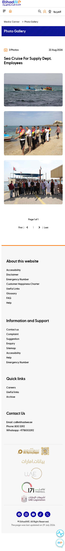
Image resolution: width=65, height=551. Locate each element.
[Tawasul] (33, 487)
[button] (40, 12)
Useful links (12, 392)
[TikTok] (40, 514)
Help (9, 303)
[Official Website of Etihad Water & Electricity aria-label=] (10, 11)
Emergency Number (17, 279)
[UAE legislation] (33, 499)
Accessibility (13, 270)
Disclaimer (12, 274)
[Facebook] (19, 514)
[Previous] (27, 227)
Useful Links (13, 288)
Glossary (11, 293)
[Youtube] (33, 514)
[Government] (33, 473)
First (20, 227)
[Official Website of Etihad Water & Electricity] (11, 3)
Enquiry (10, 343)
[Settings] (50, 12)
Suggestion (12, 339)
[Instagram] (26, 514)
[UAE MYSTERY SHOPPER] (33, 451)
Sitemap (11, 348)
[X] (47, 514)
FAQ (8, 298)
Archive (10, 397)
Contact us (12, 329)
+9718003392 (27, 430)
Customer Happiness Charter (22, 284)
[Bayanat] (33, 461)
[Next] (39, 227)
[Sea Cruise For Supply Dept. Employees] (33, 89)
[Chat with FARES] (60, 543)
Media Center (12, 22)
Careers (11, 387)
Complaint (12, 334)
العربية (57, 11)
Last (46, 227)
